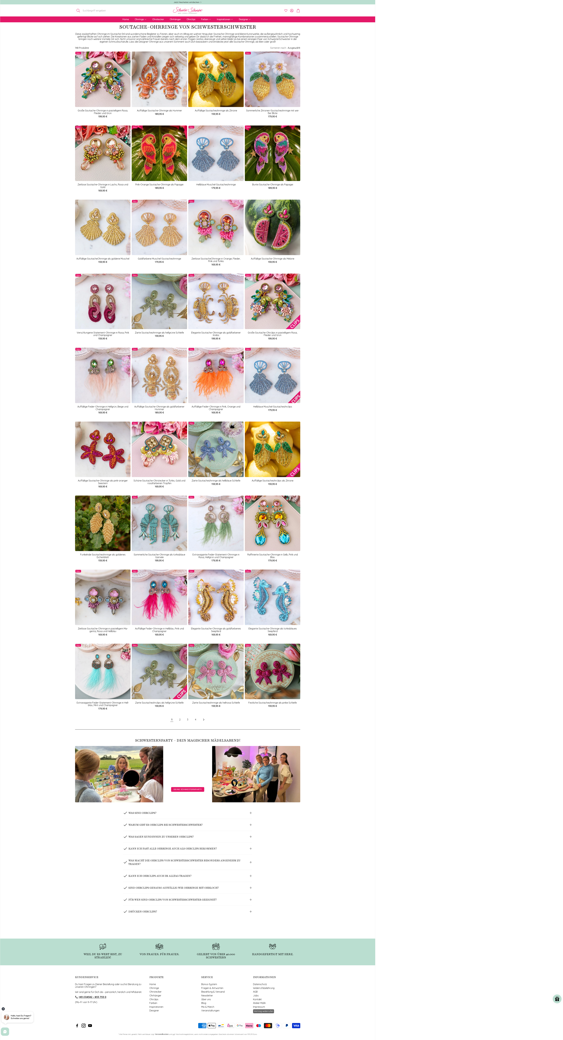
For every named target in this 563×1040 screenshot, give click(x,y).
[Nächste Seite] (203, 719)
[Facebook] (77, 1026)
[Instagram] (84, 1026)
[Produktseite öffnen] (159, 79)
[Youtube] (90, 1026)
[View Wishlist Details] (285, 10)
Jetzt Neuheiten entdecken (186, 2)
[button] (94, 10)
